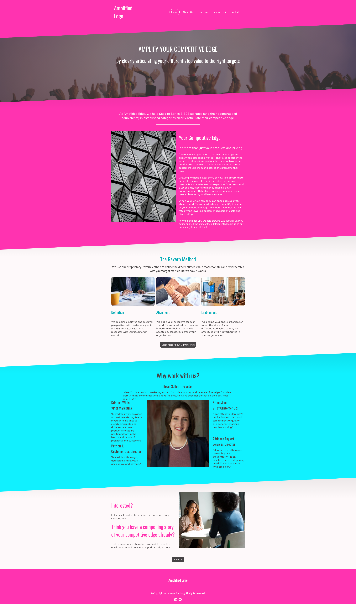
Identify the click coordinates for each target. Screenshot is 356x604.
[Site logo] (124, 22)
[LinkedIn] (175, 599)
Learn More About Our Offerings (178, 344)
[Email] (180, 599)
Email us (178, 559)
